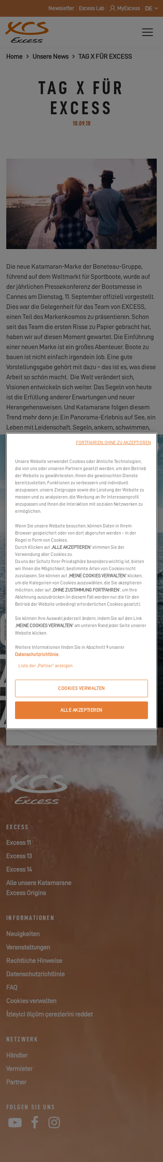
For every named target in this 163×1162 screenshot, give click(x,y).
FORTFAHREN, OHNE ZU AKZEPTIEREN (113, 442)
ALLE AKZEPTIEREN (81, 709)
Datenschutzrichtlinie (37, 654)
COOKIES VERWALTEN (81, 688)
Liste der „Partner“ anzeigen (45, 665)
